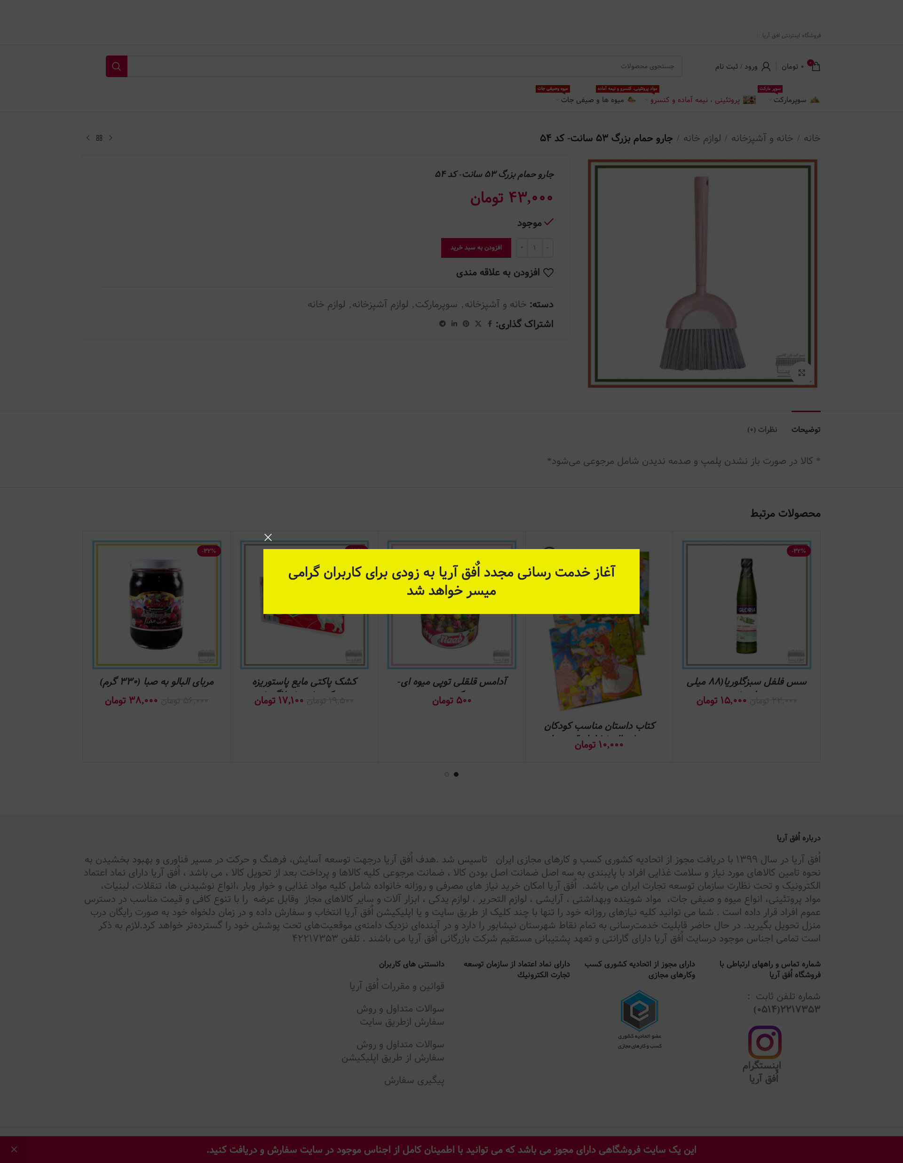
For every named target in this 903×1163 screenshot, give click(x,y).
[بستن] (268, 537)
